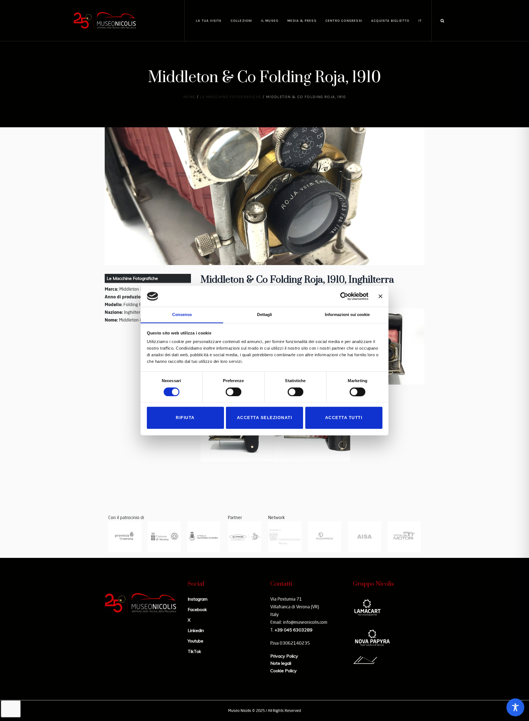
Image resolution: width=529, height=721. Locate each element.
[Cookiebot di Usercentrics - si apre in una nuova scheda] (344, 296)
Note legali (280, 663)
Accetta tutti (344, 417)
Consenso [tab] (182, 314)
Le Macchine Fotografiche (230, 96)
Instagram (197, 599)
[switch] (233, 391)
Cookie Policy (283, 670)
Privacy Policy (284, 656)
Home (189, 96)
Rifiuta (185, 417)
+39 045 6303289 (293, 630)
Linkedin (196, 630)
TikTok (194, 651)
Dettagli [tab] (264, 314)
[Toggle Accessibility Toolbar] (515, 707)
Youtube (195, 641)
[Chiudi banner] (380, 296)
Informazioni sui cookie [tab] (347, 314)
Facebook (197, 609)
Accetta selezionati (264, 417)
